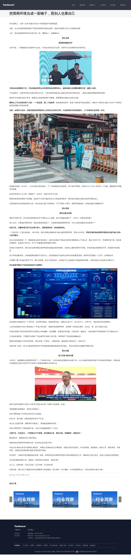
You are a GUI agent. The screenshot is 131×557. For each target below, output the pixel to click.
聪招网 (46, 545)
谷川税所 (78, 545)
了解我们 (17, 530)
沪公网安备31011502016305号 (87, 551)
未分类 (27, 475)
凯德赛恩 (85, 545)
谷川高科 (17, 535)
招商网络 (39, 545)
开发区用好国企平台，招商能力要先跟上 (26, 499)
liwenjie (13, 475)
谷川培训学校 (53, 545)
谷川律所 (70, 545)
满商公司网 (62, 545)
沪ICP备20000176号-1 (69, 551)
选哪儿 (32, 545)
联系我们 (31, 530)
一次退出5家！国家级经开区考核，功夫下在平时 (104, 499)
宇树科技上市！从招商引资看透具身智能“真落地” (65, 499)
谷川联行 (17, 533)
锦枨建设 (92, 545)
